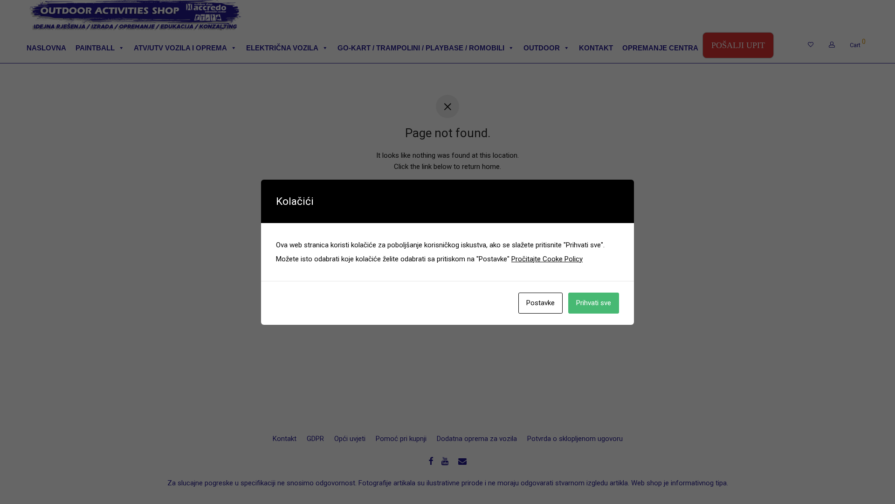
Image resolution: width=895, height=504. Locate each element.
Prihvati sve (593, 303)
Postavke (540, 303)
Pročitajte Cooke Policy (547, 259)
